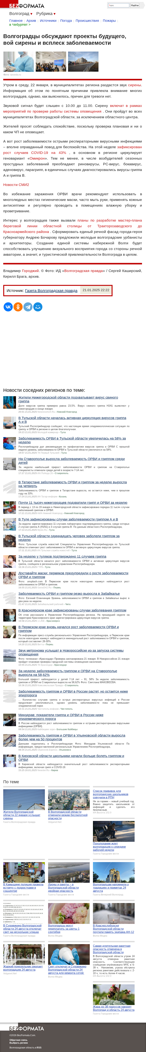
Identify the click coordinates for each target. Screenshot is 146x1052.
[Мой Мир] (37, 306)
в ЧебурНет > (20, 25)
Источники (48, 21)
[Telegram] (28, 306)
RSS (39, 1047)
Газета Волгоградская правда (51, 290)
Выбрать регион (19, 1043)
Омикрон (37, 158)
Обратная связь (18, 1040)
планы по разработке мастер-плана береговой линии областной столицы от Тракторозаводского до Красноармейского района (72, 226)
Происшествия (87, 21)
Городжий (30, 271)
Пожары (109, 21)
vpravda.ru (15, 74)
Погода (66, 21)
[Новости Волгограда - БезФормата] (23, 4)
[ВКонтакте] (8, 306)
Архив (31, 21)
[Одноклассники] (18, 306)
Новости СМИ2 (16, 185)
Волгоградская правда (83, 271)
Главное (16, 21)
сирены (134, 85)
